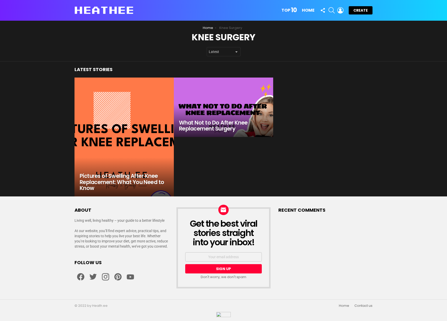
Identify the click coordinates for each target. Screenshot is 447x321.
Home (308, 10)
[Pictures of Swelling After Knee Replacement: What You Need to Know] (124, 137)
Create (360, 10)
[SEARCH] (332, 10)
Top (289, 10)
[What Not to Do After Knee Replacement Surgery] (223, 107)
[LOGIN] (340, 10)
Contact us (363, 306)
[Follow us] (323, 10)
